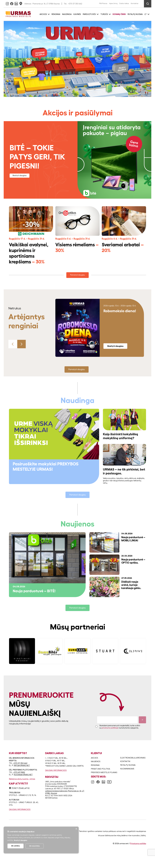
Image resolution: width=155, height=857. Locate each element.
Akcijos (94, 758)
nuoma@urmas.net (23, 775)
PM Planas (103, 3)
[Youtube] (109, 781)
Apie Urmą (113, 3)
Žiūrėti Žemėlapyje (20, 788)
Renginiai (56, 14)
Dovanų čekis (119, 14)
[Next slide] (21, 344)
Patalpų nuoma (135, 14)
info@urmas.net (22, 765)
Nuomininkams (127, 769)
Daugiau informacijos (19, 809)
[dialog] (41, 840)
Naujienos (95, 761)
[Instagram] (7, 3)
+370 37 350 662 (75, 4)
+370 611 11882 (19, 772)
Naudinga (67, 14)
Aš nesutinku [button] (34, 846)
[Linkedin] (16, 3)
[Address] (21, 3)
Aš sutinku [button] (15, 846)
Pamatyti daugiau (77, 275)
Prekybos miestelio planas (104, 772)
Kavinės (77, 14)
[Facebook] (11, 3)
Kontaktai (134, 3)
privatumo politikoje (110, 728)
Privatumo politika (100, 769)
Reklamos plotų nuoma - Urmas (22, 779)
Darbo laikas (124, 3)
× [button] (76, 829)
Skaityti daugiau (19, 175)
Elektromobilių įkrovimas (133, 758)
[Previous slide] (12, 344)
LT (146, 14)
